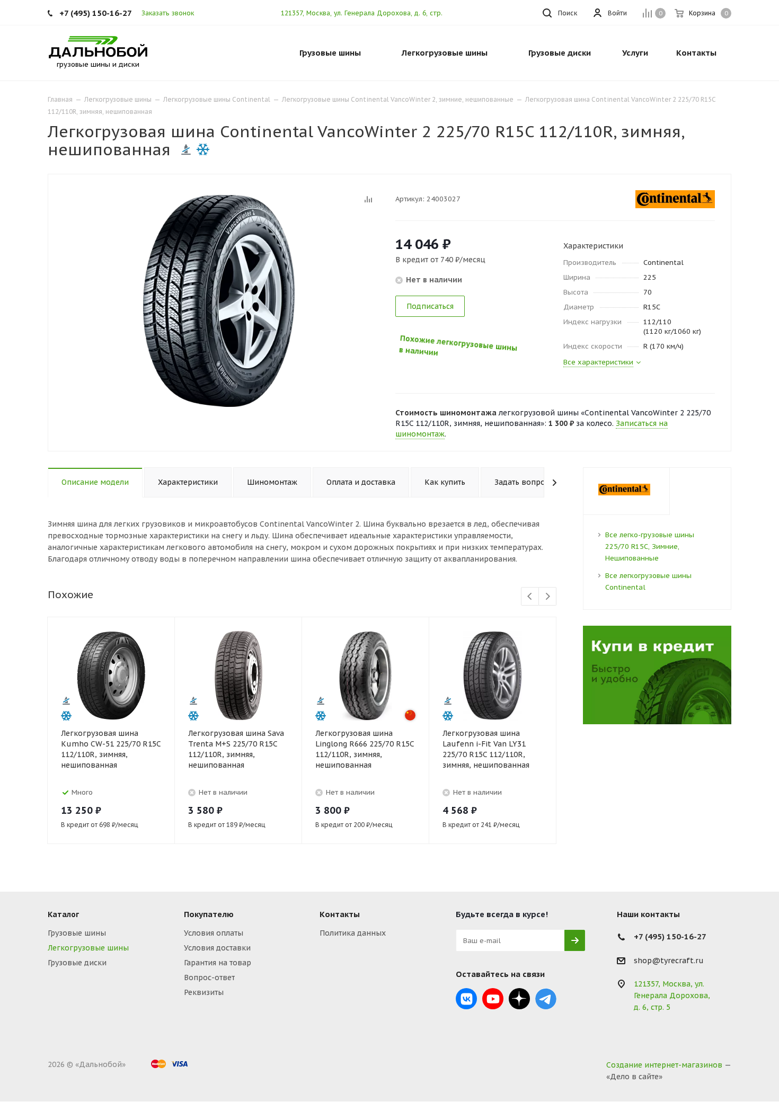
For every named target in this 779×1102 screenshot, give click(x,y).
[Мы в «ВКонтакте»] (466, 998)
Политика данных (353, 933)
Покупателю (209, 914)
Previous (530, 597)
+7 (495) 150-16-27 (95, 13)
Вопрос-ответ (209, 977)
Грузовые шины (77, 933)
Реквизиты (204, 992)
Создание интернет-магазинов (664, 1065)
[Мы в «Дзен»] (519, 998)
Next (547, 597)
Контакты (340, 914)
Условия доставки (217, 948)
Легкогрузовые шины (88, 948)
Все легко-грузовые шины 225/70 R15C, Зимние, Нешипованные (649, 546)
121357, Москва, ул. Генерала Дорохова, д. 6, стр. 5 (364, 13)
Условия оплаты (213, 933)
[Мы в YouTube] (492, 998)
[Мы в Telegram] (545, 998)
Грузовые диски (77, 962)
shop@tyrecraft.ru (669, 960)
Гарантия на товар (217, 962)
